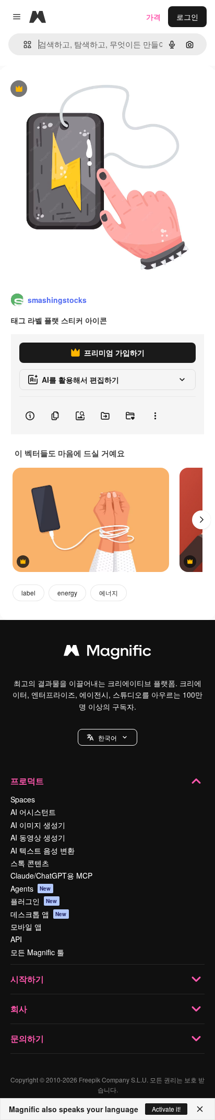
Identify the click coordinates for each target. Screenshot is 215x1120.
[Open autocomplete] (23, 44)
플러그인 (33, 901)
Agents (30, 888)
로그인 (187, 16)
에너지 (108, 592)
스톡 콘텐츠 (29, 863)
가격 (153, 16)
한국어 (107, 737)
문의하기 (27, 1038)
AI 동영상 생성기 (37, 837)
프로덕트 (27, 781)
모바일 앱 (26, 926)
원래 (60, 89)
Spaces (22, 799)
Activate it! (166, 1108)
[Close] (200, 1109)
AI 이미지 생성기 (37, 825)
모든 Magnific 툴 (37, 952)
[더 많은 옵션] (155, 415)
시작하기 (27, 979)
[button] (107, 737)
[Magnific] (107, 653)
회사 (18, 1009)
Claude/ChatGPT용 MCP (51, 875)
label (28, 592)
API (16, 939)
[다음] (201, 520)
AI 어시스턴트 (33, 812)
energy (67, 592)
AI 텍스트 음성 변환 (42, 850)
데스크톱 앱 (38, 914)
